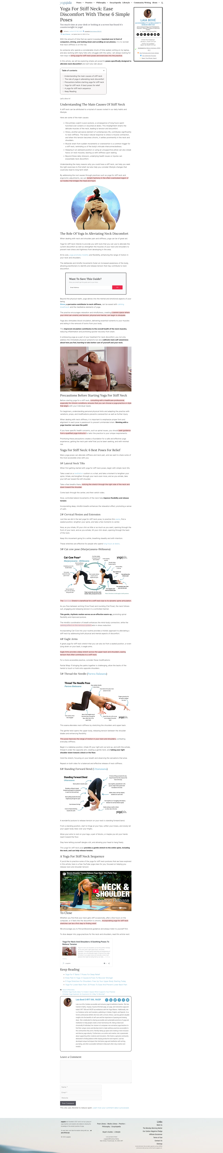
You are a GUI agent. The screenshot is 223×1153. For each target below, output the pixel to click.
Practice (88, 2)
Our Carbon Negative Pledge (152, 1131)
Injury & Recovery (66, 34)
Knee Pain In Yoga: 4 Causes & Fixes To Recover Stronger (89, 978)
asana (117, 519)
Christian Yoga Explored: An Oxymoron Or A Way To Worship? (83, 994)
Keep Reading (70, 91)
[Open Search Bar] (162, 3)
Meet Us (159, 1125)
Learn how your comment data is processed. (111, 1108)
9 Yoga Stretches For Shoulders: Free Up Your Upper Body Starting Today (95, 981)
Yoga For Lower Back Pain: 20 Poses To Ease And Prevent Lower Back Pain (96, 985)
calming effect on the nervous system (76, 625)
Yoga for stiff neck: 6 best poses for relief (82, 85)
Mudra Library (112, 1124)
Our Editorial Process (149, 55)
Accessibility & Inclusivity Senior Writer (148, 24)
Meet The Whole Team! (149, 58)
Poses (78, 2)
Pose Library (101, 1124)
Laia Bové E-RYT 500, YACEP (75, 31)
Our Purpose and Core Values (149, 53)
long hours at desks (111, 544)
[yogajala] (65, 3)
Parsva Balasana (97, 673)
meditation (78, 473)
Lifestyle (126, 2)
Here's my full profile (149, 31)
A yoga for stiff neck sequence (78, 88)
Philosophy (101, 2)
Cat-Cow (68, 601)
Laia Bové (148, 20)
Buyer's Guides (108, 1132)
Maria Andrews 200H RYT (96, 31)
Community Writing (142, 2)
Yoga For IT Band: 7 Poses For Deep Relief (82, 974)
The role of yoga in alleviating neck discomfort (84, 79)
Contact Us (158, 1141)
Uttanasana (100, 768)
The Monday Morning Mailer (152, 1128)
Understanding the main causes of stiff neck (83, 76)
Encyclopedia (115, 2)
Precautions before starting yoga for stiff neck (84, 82)
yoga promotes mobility (79, 255)
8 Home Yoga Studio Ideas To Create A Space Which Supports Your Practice (88, 992)
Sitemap (159, 1144)
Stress (63, 304)
